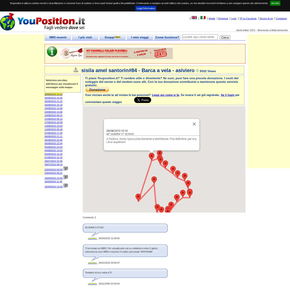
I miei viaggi (140, 37)
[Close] (194, 124)
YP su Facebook (248, 18)
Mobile (212, 18)
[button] (159, 154)
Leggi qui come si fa (165, 95)
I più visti (85, 37)
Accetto (275, 3)
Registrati (223, 18)
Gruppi (110, 37)
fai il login (227, 95)
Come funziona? (167, 37)
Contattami (281, 18)
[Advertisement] (22, 111)
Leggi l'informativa (146, 8)
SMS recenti (57, 37)
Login (234, 18)
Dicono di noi (266, 18)
